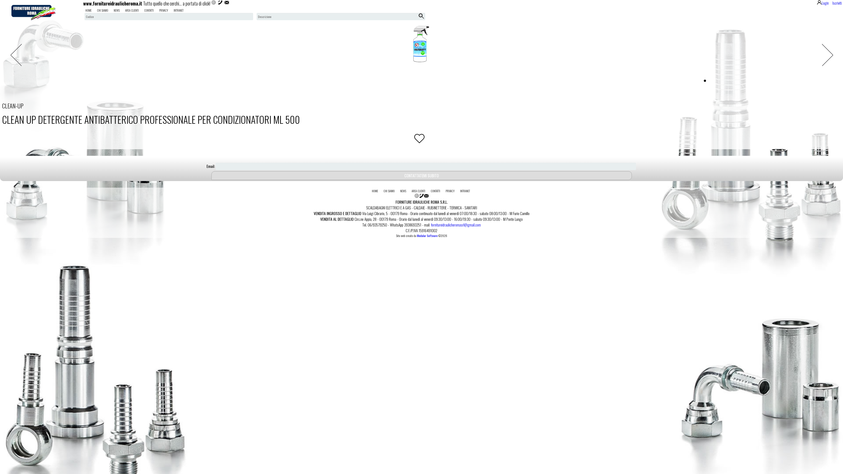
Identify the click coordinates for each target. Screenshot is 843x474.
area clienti (132, 10)
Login (825, 3)
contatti (149, 10)
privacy (163, 10)
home (88, 10)
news (117, 10)
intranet (179, 10)
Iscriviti (837, 3)
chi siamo (102, 10)
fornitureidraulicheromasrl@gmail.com (456, 225)
